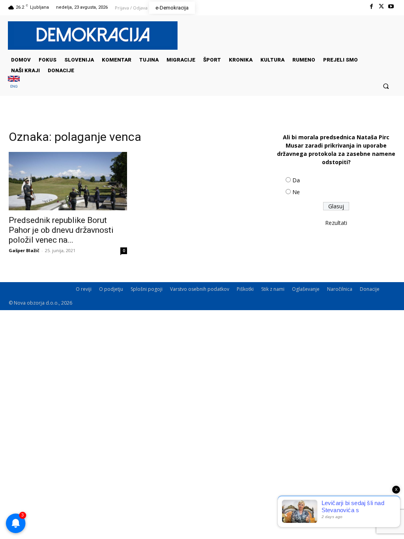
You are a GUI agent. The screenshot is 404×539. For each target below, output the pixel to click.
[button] (386, 86)
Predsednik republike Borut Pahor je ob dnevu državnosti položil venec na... (61, 230)
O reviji (84, 289)
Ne (296, 192)
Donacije (370, 289)
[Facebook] (371, 6)
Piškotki (245, 289)
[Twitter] (381, 6)
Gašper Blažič (24, 250)
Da (296, 180)
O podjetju (111, 289)
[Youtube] (391, 6)
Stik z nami (272, 289)
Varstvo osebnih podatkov (199, 289)
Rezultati (336, 222)
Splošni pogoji (147, 289)
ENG (14, 86)
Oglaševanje (306, 289)
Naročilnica (339, 289)
